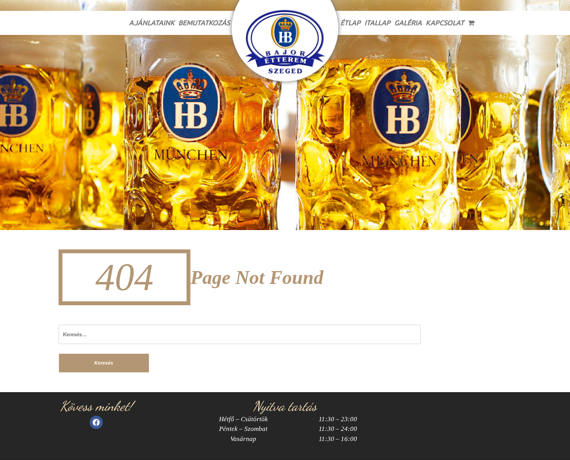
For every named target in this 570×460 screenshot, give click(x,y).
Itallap (377, 22)
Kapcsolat (445, 22)
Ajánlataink (151, 22)
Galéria (408, 22)
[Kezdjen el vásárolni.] (472, 23)
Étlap (350, 22)
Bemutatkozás (204, 22)
